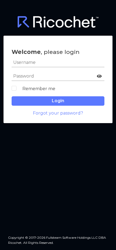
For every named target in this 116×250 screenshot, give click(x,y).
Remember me (38, 88)
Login (58, 100)
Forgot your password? (58, 113)
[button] (99, 76)
